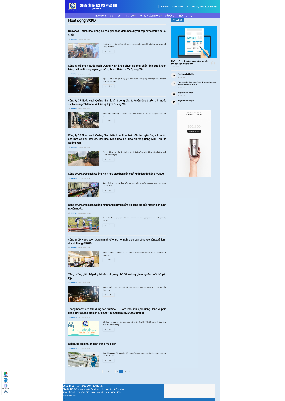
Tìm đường (5, 376)
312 (89, 348)
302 (89, 39)
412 (89, 147)
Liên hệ (183, 16)
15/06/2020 (82, 213)
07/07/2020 (82, 178)
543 (89, 248)
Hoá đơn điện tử (5, 389)
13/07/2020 (82, 109)
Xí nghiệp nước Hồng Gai (186, 101)
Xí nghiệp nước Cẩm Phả (186, 74)
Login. (64, 399)
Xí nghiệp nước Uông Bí (185, 93)
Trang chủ (101, 16)
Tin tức (130, 16)
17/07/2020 (82, 74)
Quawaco (73, 39)
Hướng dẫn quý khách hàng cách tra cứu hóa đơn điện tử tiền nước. (189, 62)
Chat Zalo (5, 382)
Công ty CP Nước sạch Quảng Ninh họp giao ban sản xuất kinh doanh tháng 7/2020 (116, 173)
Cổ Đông (169, 16)
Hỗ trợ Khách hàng (149, 16)
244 (89, 282)
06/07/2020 (82, 147)
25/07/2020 (82, 39)
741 (89, 178)
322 (89, 213)
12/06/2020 (82, 248)
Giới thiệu (115, 16)
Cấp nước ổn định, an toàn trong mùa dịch (92, 343)
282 (89, 74)
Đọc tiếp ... (108, 51)
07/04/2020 (82, 348)
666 (89, 109)
